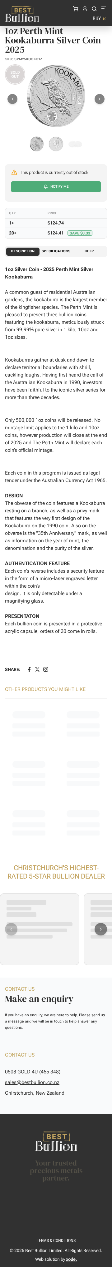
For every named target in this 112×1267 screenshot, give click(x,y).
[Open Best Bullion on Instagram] (46, 669)
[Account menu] (85, 9)
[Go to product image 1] (36, 144)
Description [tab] (23, 251)
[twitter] (37, 669)
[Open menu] (104, 9)
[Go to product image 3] (75, 144)
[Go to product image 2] (56, 144)
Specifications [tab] (56, 251)
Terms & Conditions (56, 1240)
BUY (97, 18)
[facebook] (29, 669)
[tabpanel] (56, 467)
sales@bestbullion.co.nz (32, 1082)
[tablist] (56, 251)
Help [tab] (89, 251)
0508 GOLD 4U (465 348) (32, 1072)
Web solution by (56, 1259)
